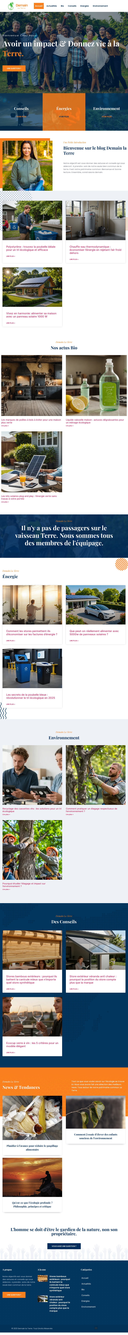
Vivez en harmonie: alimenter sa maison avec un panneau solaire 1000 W (31, 315)
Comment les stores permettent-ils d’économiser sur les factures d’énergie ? (31, 632)
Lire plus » (10, 256)
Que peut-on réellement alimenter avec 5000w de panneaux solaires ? (94, 632)
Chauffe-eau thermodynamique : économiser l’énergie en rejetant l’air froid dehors (95, 250)
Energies (84, 6)
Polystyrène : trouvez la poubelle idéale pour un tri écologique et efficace (30, 248)
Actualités (51, 6)
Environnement (100, 6)
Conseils (72, 6)
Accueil (38, 6)
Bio (62, 6)
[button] (96, 1328)
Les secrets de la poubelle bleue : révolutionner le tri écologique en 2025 (30, 696)
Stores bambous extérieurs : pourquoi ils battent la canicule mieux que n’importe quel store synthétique (31, 979)
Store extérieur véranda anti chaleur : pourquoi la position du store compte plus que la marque (93, 979)
